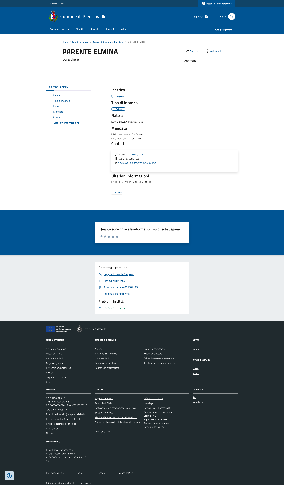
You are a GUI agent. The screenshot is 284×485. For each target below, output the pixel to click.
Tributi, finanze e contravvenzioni (160, 363)
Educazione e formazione (107, 368)
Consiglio (118, 42)
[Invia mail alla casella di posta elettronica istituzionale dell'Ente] (70, 414)
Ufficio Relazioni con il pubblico (61, 424)
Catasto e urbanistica (105, 363)
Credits (101, 473)
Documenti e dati (54, 353)
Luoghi (196, 368)
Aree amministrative (56, 349)
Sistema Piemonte (104, 412)
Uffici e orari (52, 428)
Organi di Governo (101, 42)
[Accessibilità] (9, 475)
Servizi (94, 29)
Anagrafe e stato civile (106, 353)
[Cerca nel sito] (230, 16)
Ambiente (100, 349)
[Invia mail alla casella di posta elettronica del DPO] (65, 450)
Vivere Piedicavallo (115, 29)
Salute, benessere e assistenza (159, 358)
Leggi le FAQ (150, 415)
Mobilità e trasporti (153, 353)
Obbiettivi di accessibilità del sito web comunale (117, 424)
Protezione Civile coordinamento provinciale (116, 408)
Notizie (196, 349)
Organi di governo (54, 363)
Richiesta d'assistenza (154, 427)
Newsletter (198, 402)
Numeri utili (51, 433)
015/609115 (136, 155)
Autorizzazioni (102, 358)
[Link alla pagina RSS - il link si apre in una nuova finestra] (206, 16)
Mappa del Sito (125, 473)
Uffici (48, 382)
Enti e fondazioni (54, 358)
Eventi (196, 373)
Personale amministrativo (58, 368)
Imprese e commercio (154, 349)
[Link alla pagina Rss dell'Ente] (194, 398)
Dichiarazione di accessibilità (157, 408)
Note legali (149, 403)
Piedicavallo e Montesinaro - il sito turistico (116, 417)
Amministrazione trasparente (158, 412)
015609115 (61, 409)
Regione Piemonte (56, 3)
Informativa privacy (153, 398)
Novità (79, 29)
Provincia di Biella (103, 403)
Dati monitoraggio (55, 473)
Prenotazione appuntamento (158, 423)
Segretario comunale (56, 377)
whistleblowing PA (104, 431)
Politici (49, 372)
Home (65, 42)
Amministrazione (59, 29)
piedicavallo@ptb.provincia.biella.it (137, 163)
